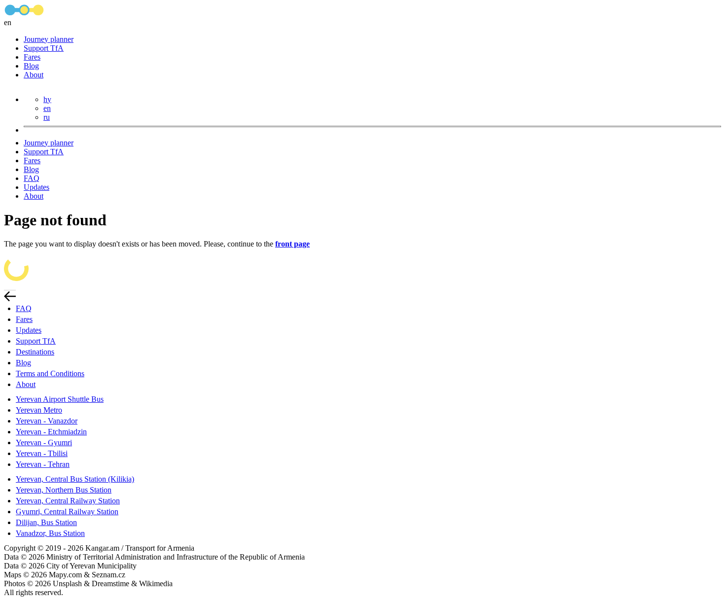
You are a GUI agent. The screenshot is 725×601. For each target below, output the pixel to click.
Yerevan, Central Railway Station (68, 500)
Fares (32, 57)
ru (46, 117)
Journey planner (48, 39)
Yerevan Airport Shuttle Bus (60, 399)
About (33, 75)
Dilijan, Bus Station (46, 522)
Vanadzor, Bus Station (50, 533)
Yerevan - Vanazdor (46, 421)
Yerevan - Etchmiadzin (51, 431)
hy (47, 99)
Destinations (35, 352)
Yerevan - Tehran (43, 464)
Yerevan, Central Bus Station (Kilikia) (75, 479)
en (47, 108)
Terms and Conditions (50, 373)
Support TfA (44, 48)
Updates (36, 187)
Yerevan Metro (39, 410)
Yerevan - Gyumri (44, 442)
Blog (31, 66)
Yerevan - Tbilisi (42, 453)
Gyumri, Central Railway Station (67, 511)
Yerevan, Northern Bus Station (63, 490)
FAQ (31, 178)
